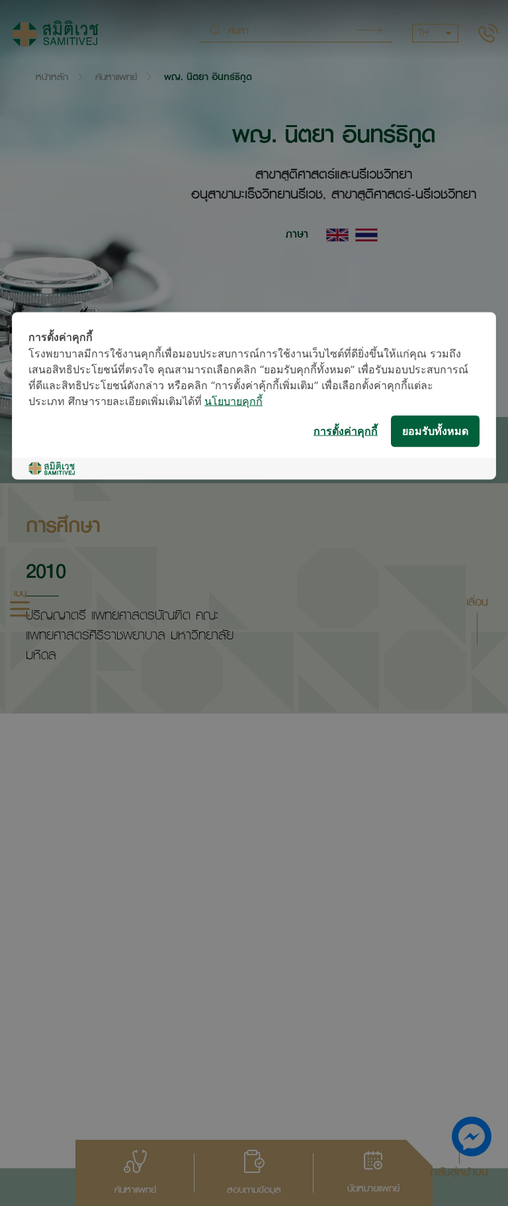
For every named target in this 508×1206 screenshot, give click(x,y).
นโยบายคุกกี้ (233, 402)
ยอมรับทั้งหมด (435, 431)
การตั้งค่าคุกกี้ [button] (346, 431)
